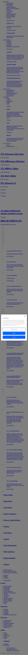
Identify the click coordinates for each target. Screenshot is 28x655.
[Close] (25, 316)
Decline (14, 333)
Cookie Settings (14, 329)
